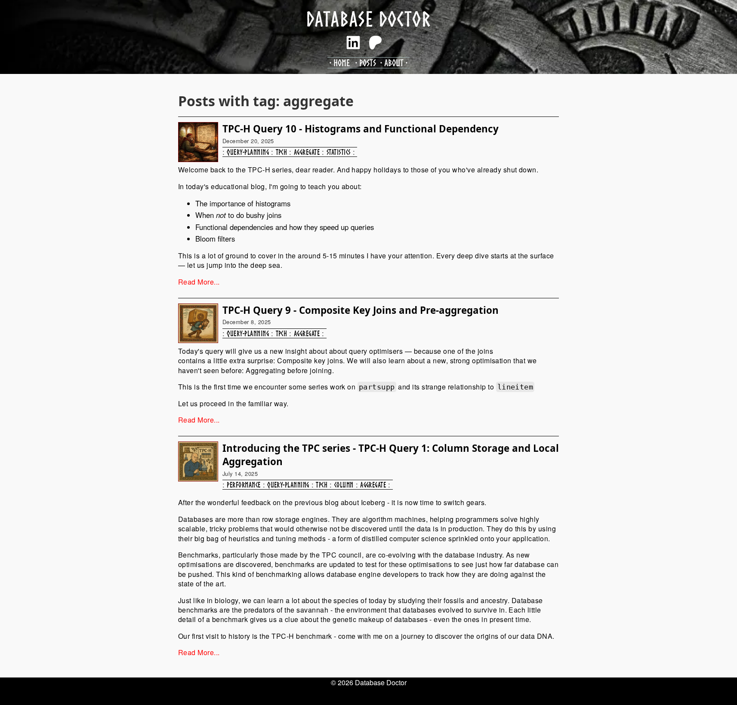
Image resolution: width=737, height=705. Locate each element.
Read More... (199, 282)
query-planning (248, 152)
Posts (367, 62)
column (344, 484)
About (394, 62)
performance (243, 484)
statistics (339, 152)
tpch (281, 152)
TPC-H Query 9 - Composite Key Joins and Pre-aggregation (360, 310)
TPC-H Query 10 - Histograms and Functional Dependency (360, 128)
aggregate (307, 152)
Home (341, 62)
